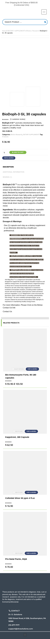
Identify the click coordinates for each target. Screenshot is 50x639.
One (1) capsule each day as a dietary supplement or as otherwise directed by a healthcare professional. (24, 228)
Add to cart (18, 152)
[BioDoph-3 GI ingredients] (33, 96)
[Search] (45, 22)
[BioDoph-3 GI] (25, 62)
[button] (25, 635)
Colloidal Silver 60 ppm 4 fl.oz (20, 498)
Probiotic (5, 137)
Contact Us (7, 311)
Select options (19, 369)
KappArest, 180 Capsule (17, 437)
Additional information (13, 172)
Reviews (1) (7, 177)
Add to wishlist (9, 158)
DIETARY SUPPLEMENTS (16, 31)
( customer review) (17, 119)
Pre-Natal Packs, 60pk (16, 559)
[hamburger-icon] (44, 11)
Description (8, 167)
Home (4, 31)
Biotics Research (33, 31)
